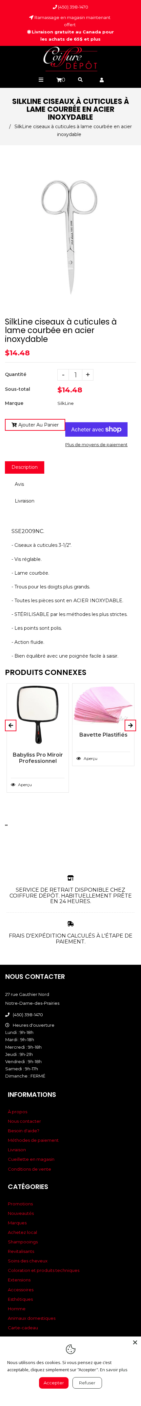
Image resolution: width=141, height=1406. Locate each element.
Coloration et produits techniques (43, 1270)
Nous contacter (24, 1121)
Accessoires (20, 1289)
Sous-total (17, 389)
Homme (17, 1308)
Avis (19, 484)
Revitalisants (21, 1251)
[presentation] (5, 825)
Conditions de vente (29, 1169)
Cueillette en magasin (31, 1159)
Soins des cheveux (28, 1260)
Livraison (24, 501)
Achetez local (22, 1232)
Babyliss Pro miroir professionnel (38, 758)
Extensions (19, 1279)
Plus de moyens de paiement (96, 444)
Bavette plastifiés (103, 735)
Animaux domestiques (31, 1318)
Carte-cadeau (23, 1327)
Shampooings (23, 1241)
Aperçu (24, 784)
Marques (17, 1222)
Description (24, 467)
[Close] (135, 1342)
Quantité (15, 374)
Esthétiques (20, 1299)
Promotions (20, 1203)
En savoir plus (114, 1370)
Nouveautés (21, 1213)
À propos (17, 1111)
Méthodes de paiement (33, 1140)
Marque (14, 403)
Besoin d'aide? (23, 1130)
